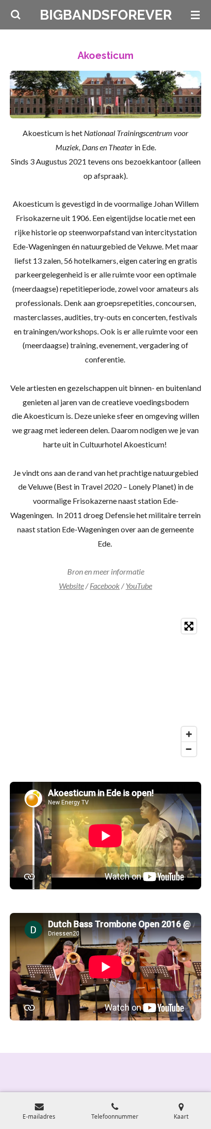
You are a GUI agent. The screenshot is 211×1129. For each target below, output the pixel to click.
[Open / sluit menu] (195, 15)
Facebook (105, 585)
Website (71, 585)
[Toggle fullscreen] (189, 626)
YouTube (139, 585)
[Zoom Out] (189, 749)
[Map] (105, 687)
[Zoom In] (189, 734)
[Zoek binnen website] (15, 15)
